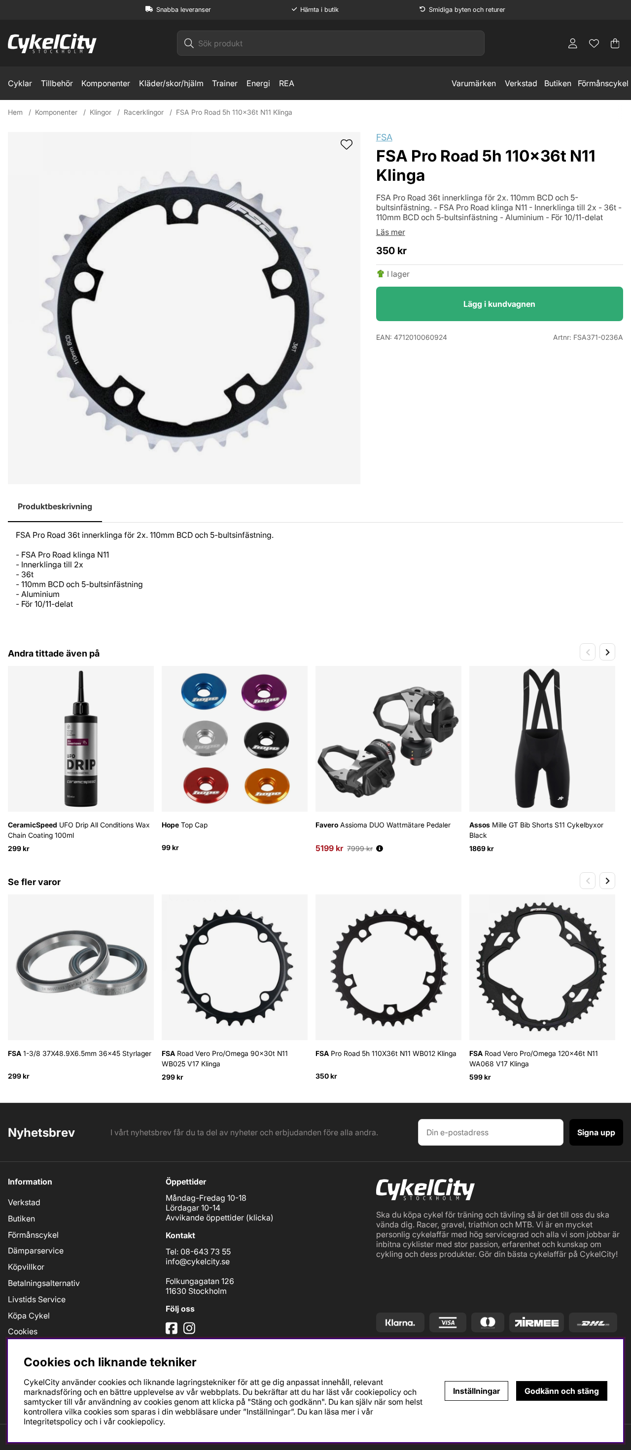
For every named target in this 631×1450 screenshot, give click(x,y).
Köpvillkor (26, 1267)
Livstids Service (37, 1299)
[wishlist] (346, 145)
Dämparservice (36, 1250)
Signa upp (596, 1132)
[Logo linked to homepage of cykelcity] (52, 43)
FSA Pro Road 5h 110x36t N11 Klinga (234, 112)
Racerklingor (144, 112)
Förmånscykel (603, 83)
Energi (258, 83)
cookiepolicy (140, 1421)
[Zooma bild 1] (184, 308)
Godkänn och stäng (562, 1391)
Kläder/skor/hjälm (171, 83)
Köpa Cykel (29, 1315)
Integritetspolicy (53, 1421)
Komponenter (105, 83)
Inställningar (476, 1391)
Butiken (557, 83)
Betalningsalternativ (44, 1283)
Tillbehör (57, 83)
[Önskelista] (594, 43)
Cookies (22, 1331)
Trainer (225, 83)
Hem (15, 112)
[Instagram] (191, 1332)
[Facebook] (172, 1332)
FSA (384, 137)
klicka (260, 1217)
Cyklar (20, 83)
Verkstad (521, 83)
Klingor (100, 112)
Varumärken (474, 83)
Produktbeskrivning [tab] (55, 506)
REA (286, 83)
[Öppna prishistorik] (379, 848)
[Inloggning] (572, 43)
